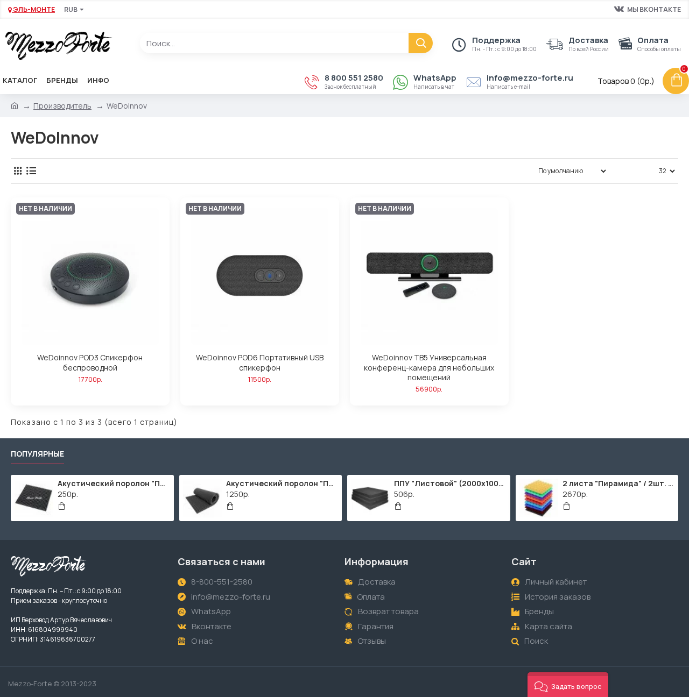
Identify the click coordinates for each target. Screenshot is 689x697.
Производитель (62, 106)
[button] (568, 684)
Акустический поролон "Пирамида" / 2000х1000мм (282, 483)
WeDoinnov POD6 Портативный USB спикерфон (260, 362)
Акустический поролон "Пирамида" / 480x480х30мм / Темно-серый (114, 483)
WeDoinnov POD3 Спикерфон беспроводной (90, 362)
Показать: (635, 170)
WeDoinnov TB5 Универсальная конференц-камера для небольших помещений (429, 367)
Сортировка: (497, 170)
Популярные (37, 454)
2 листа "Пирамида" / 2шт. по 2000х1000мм (618, 483)
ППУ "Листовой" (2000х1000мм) (450, 483)
